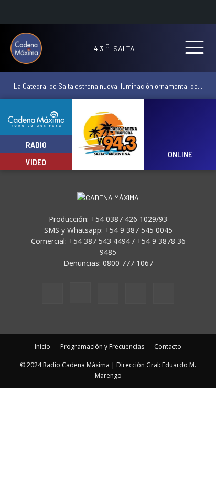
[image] (180, 127)
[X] (135, 293)
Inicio (42, 346)
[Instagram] (80, 292)
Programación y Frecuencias (102, 346)
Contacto (167, 346)
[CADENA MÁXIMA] (29, 48)
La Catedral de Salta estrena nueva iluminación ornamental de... (108, 85)
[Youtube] (163, 293)
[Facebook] (52, 293)
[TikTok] (108, 293)
